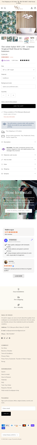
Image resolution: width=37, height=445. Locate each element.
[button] (18, 276)
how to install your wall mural (18, 211)
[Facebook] (2, 338)
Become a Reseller (6, 351)
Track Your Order (6, 385)
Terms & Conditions (6, 353)
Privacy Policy (5, 356)
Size (2, 66)
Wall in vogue (8, 439)
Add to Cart (18, 106)
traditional (6, 78)
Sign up (6, 413)
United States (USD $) (9, 435)
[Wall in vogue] (18, 8)
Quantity (4, 92)
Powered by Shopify (16, 439)
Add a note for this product (9, 102)
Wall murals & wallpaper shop (10, 390)
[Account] (31, 8)
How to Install (5, 374)
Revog (3, 361)
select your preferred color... (10, 87)
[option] (18, 23)
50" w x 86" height (8, 70)
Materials (4, 380)
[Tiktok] (7, 338)
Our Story (4, 348)
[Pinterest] (9, 338)
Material (3, 74)
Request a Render (6, 388)
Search (3, 372)
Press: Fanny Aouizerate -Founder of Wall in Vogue (16, 359)
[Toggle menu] (2, 8)
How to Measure (6, 377)
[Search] (6, 8)
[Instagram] (4, 338)
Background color (6, 83)
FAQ (2, 382)
